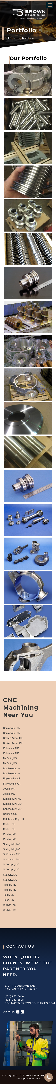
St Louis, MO (10, 874)
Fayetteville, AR (12, 778)
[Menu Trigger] (49, 5)
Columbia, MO (11, 748)
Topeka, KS (9, 885)
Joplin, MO (9, 788)
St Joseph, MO (11, 864)
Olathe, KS (9, 824)
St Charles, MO (11, 854)
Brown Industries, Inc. (24, 14)
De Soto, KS (10, 758)
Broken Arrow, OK (13, 738)
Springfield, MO (11, 844)
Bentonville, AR (11, 728)
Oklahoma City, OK (13, 819)
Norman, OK (10, 814)
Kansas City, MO (12, 804)
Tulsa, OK (8, 895)
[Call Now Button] (48, 1077)
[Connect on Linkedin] (22, 1012)
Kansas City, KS (12, 799)
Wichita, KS (9, 905)
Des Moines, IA (11, 768)
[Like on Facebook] (18, 1012)
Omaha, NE (9, 834)
